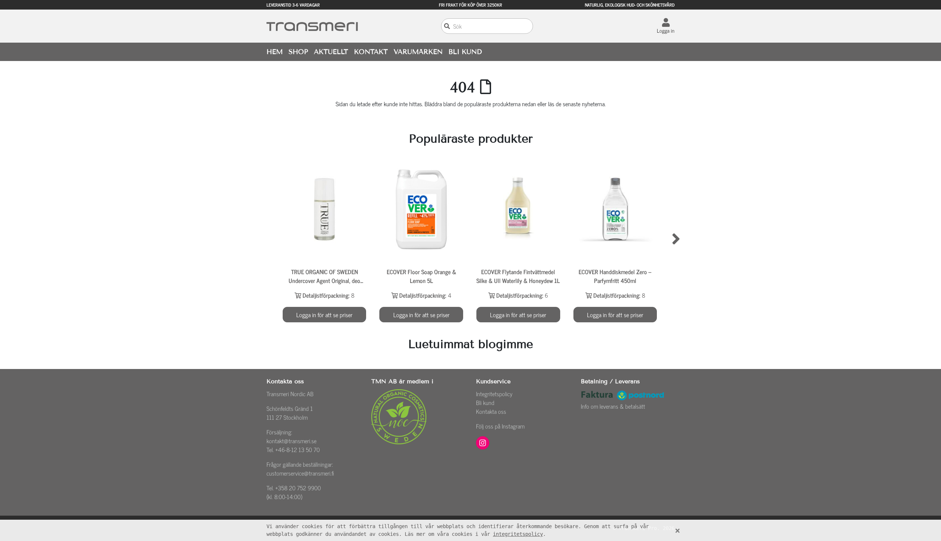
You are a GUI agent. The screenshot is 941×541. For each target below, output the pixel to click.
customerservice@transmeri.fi (300, 473)
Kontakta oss (491, 411)
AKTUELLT (331, 52)
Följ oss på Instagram (500, 426)
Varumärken (418, 52)
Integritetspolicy (494, 393)
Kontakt (371, 52)
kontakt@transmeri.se (291, 440)
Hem (274, 52)
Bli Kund (465, 52)
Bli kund (485, 402)
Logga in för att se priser (324, 314)
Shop (298, 52)
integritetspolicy (518, 534)
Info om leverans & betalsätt (613, 406)
